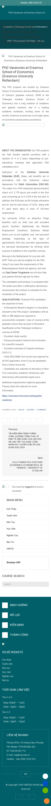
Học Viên (11, 528)
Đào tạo (6, 668)
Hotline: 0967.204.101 (31, 2)
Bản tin (21, 410)
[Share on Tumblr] (26, 420)
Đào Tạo (11, 522)
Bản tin (5, 680)
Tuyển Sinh (12, 515)
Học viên (6, 672)
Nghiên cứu (7, 676)
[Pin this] (33, 420)
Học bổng (30, 410)
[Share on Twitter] (12, 420)
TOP (25, 774)
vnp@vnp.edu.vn (22, 755)
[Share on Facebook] (5, 420)
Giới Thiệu (11, 509)
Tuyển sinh (7, 664)
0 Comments (41, 410)
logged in (29, 486)
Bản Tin (10, 542)
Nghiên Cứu (12, 535)
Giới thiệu (6, 659)
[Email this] (40, 420)
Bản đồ (30, 746)
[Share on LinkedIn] (19, 420)
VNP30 (10, 548)
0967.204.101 (28, 759)
